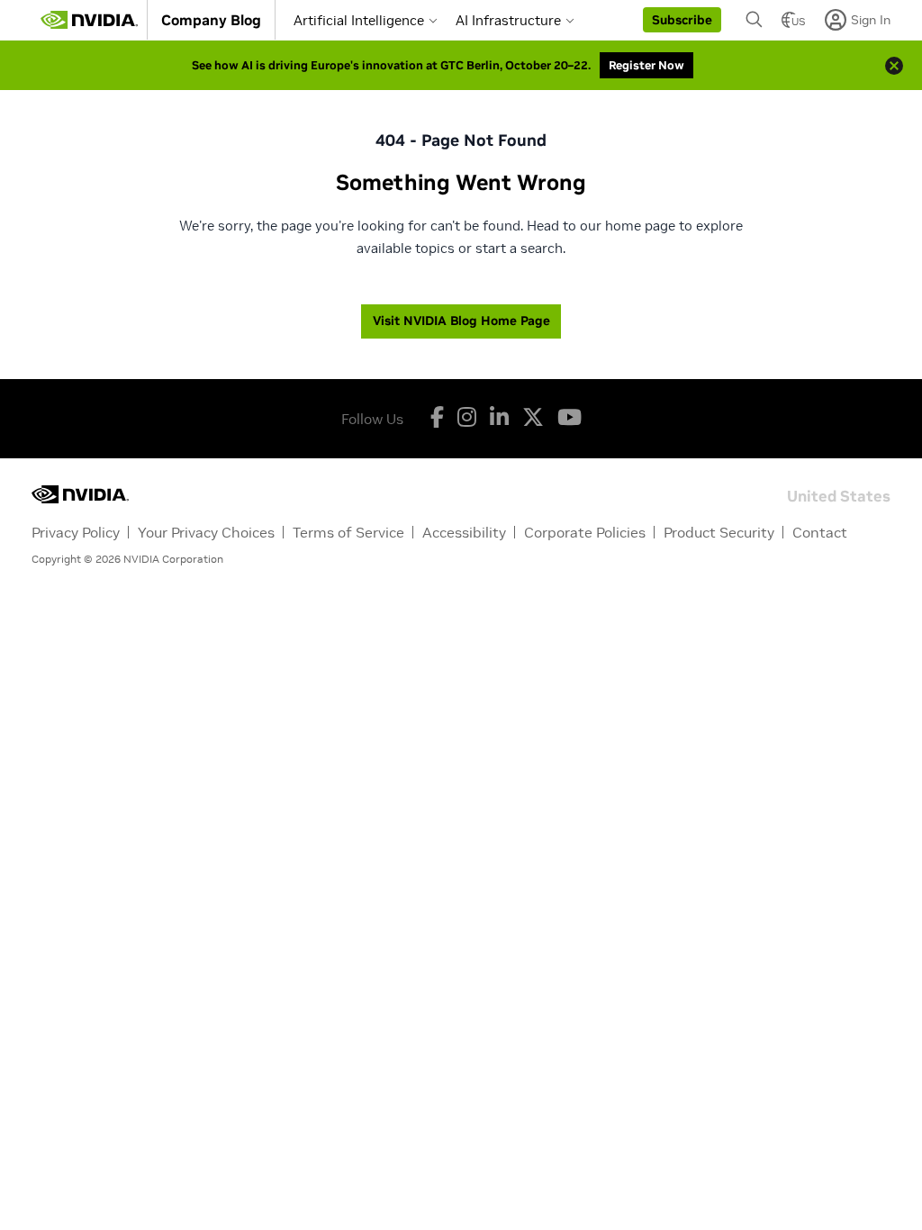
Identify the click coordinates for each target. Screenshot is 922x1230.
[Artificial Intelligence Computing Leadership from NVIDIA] (89, 20)
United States (838, 494)
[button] (682, 19)
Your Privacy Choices (206, 532)
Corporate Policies (585, 532)
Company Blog (211, 20)
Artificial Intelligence (359, 20)
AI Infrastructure (508, 20)
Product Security (719, 532)
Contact (819, 532)
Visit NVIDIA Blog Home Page (461, 320)
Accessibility (464, 532)
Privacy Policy (76, 532)
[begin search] (754, 20)
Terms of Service (348, 532)
